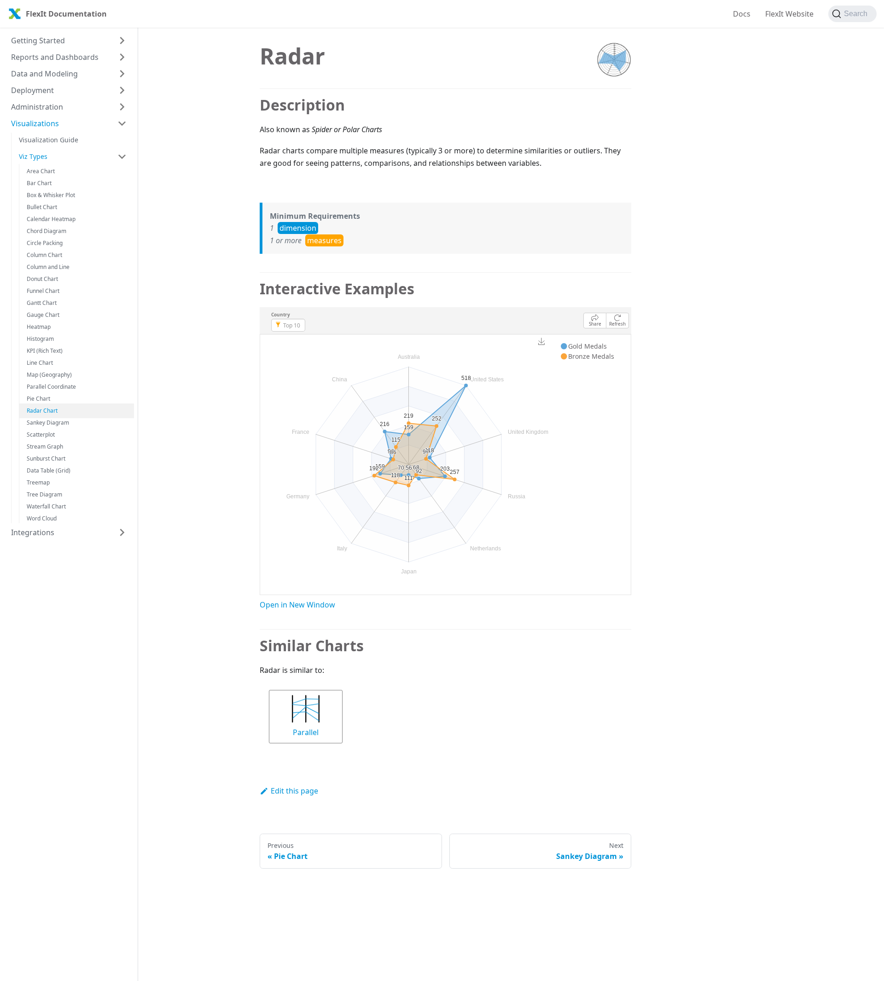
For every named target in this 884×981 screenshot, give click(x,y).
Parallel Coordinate (51, 387)
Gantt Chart (42, 303)
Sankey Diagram (48, 422)
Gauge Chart (43, 315)
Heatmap (39, 327)
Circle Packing (45, 243)
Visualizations (35, 123)
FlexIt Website (789, 14)
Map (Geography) (49, 375)
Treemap (38, 482)
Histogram (40, 339)
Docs (741, 14)
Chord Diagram (46, 231)
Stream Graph (45, 446)
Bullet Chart (42, 207)
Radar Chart (42, 411)
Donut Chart (42, 279)
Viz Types (33, 156)
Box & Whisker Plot (51, 195)
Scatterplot (41, 434)
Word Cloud (42, 518)
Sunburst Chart (46, 458)
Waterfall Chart (46, 506)
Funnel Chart (43, 291)
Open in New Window (297, 605)
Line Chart (40, 363)
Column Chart (44, 255)
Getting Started (38, 40)
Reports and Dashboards (55, 57)
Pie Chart (38, 399)
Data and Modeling (44, 74)
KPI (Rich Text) (45, 351)
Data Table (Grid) (48, 470)
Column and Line (48, 267)
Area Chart (41, 171)
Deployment (32, 90)
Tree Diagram (44, 494)
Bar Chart (39, 183)
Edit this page (294, 791)
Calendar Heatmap (51, 219)
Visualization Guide (48, 139)
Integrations (32, 532)
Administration (37, 107)
